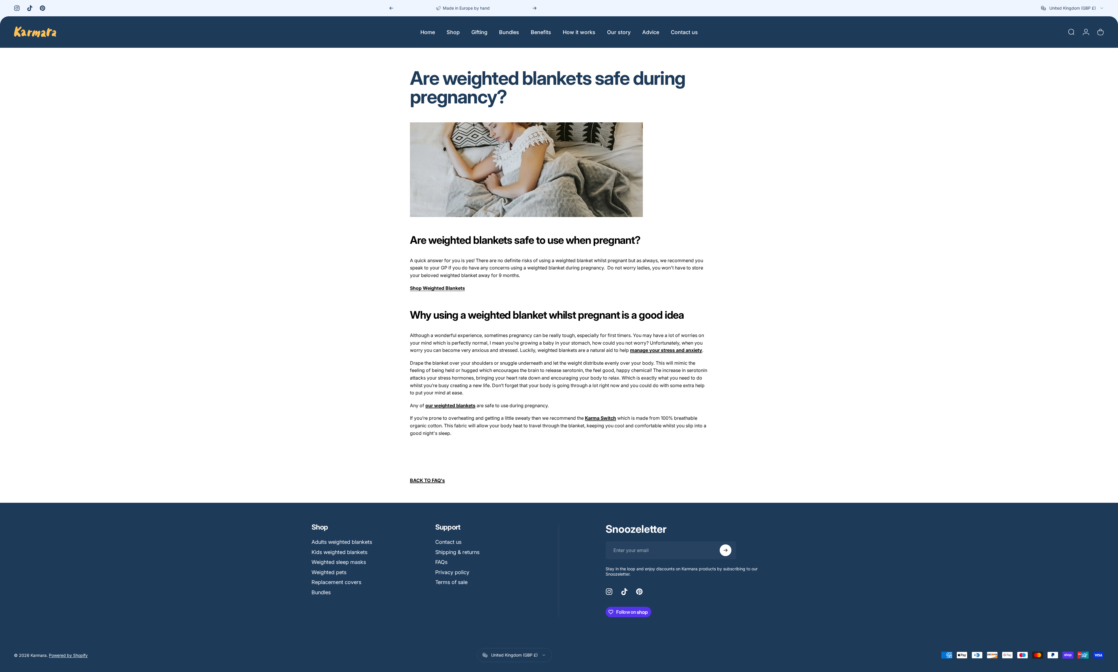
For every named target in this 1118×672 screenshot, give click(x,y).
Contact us (448, 542)
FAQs (441, 562)
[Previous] (391, 8)
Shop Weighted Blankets (437, 288)
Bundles (321, 592)
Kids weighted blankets (339, 552)
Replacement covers (336, 582)
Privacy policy (452, 572)
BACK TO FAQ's (427, 480)
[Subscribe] (725, 550)
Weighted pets (329, 572)
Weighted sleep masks (339, 562)
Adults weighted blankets (342, 542)
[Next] (534, 8)
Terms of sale (451, 582)
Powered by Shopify (68, 655)
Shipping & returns (457, 552)
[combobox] (1072, 8)
